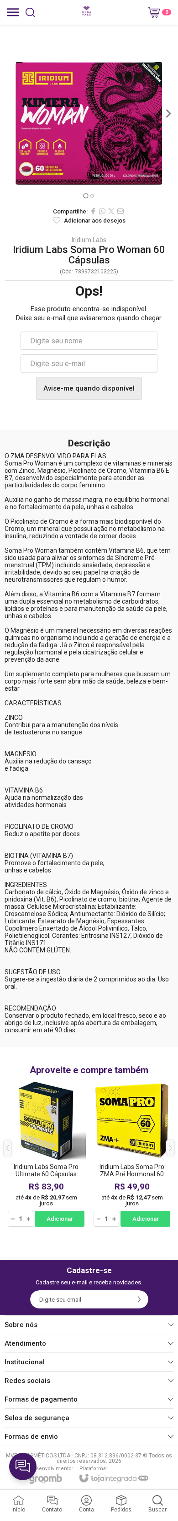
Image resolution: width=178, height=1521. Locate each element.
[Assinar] (139, 1299)
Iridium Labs (89, 240)
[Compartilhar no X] (111, 211)
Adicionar (60, 1218)
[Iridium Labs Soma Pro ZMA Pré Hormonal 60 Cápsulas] (132, 1154)
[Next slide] (168, 113)
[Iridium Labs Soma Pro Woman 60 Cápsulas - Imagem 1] (89, 113)
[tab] (85, 195)
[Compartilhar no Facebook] (93, 211)
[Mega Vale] (86, 12)
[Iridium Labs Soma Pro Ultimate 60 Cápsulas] (46, 1154)
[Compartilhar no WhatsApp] (102, 211)
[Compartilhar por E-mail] (120, 211)
